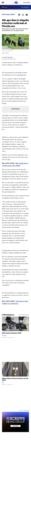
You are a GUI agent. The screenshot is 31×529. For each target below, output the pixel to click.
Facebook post (21, 75)
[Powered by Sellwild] (26, 410)
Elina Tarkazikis (8, 57)
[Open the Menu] (2, 2)
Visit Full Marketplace (23, 314)
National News (8, 14)
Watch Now (26, 2)
